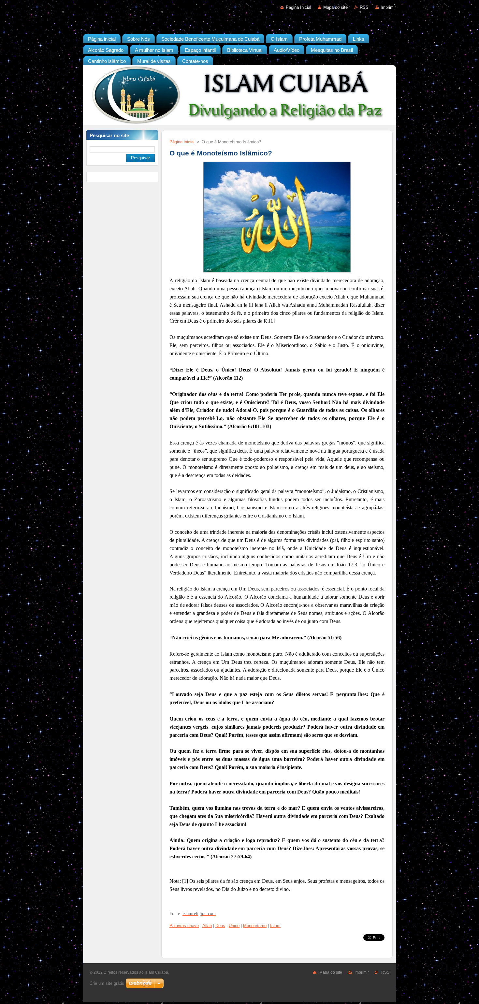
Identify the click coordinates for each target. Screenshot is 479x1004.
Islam (275, 925)
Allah (207, 925)
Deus (220, 925)
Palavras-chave (184, 925)
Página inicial (182, 141)
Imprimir (388, 7)
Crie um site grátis (107, 983)
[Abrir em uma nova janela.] (277, 272)
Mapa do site (335, 7)
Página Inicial (298, 7)
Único (234, 925)
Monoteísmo (255, 925)
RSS (364, 7)
